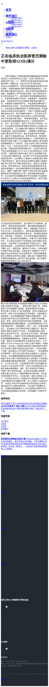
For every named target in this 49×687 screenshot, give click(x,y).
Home (8, 15)
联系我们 (11, 34)
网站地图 (4, 679)
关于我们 (11, 15)
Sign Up (10, 41)
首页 (8, 9)
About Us (9, 28)
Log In (3, 41)
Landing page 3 (16, 22)
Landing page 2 (16, 20)
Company (9, 33)
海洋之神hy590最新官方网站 (17, 48)
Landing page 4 (16, 24)
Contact (9, 37)
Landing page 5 (16, 26)
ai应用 (3, 528)
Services (9, 30)
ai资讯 (10, 22)
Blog (7, 35)
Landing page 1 (16, 18)
